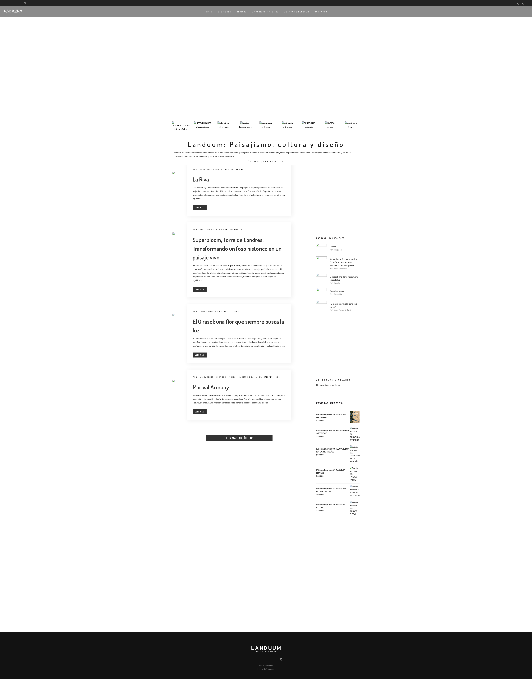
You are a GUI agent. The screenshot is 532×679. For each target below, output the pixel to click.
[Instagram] (11, 3)
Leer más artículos (239, 438)
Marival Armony (211, 387)
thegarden (338, 250)
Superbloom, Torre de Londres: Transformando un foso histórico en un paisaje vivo (237, 248)
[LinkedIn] (8, 3)
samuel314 (338, 294)
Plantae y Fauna (244, 127)
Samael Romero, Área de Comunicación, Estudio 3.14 (227, 377)
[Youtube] (15, 3)
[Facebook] (4, 3)
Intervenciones (202, 127)
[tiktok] (18, 3)
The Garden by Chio (209, 169)
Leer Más (199, 208)
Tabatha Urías (206, 312)
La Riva (201, 179)
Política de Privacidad (266, 669)
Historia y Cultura (181, 129)
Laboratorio (223, 127)
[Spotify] (22, 3)
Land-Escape (266, 127)
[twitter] (25, 3)
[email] (251, 660)
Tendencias (308, 127)
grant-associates (340, 268)
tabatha (337, 283)
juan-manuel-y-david (342, 310)
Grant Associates (208, 230)
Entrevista (287, 127)
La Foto (330, 127)
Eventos (351, 127)
